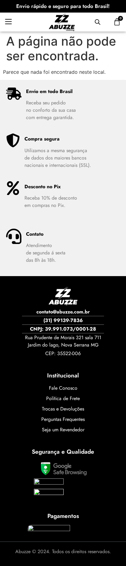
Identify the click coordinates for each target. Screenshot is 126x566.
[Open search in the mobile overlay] (97, 21)
